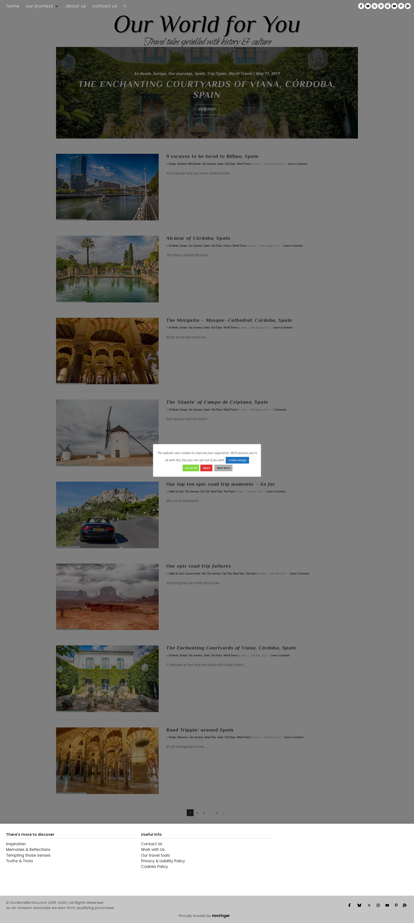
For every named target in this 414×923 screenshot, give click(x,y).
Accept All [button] (191, 468)
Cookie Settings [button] (237, 460)
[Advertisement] (303, 860)
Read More (223, 468)
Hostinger (221, 915)
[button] (125, 6)
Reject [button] (206, 468)
